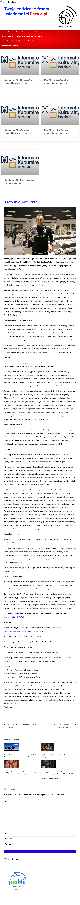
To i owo (40, 36)
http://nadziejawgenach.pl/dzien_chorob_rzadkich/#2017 (24, 631)
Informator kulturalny (24, 32)
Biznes (38, 32)
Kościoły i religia (18, 41)
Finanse (18, 36)
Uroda (33, 36)
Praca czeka (6, 36)
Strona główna (7, 32)
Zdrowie (27, 36)
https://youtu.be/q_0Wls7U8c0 (15, 617)
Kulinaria (5, 41)
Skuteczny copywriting (10, 45)
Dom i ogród (33, 41)
